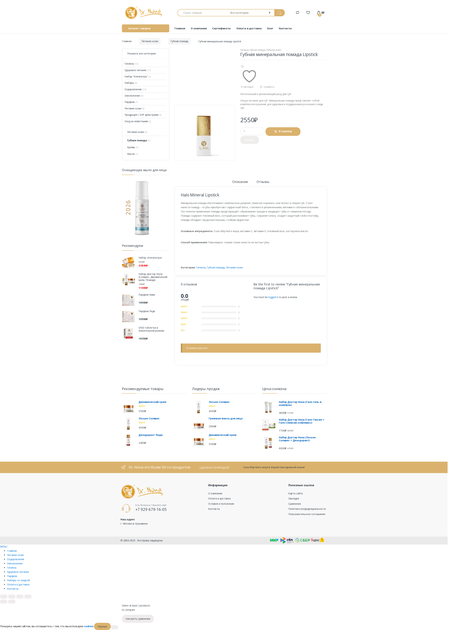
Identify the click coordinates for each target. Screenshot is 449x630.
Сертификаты (221, 28)
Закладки (293, 498)
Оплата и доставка (249, 28)
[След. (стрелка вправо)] (11, 601)
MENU (3, 546)
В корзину (285, 131)
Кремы (131, 147)
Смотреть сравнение (138, 618)
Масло (131, 154)
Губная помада (179, 41)
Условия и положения (221, 503)
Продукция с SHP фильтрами (141, 114)
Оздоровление (133, 89)
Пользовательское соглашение (306, 514)
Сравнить (269, 86)
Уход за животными (136, 121)
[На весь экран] (11, 596)
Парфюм (130, 102)
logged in (273, 297)
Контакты (285, 28)
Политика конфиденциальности (307, 508)
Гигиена (244, 49)
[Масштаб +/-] (3, 596)
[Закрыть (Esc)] (28, 596)
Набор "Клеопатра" (136, 76)
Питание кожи (150, 41)
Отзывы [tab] (263, 182)
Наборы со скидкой (18, 580)
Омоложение (132, 95)
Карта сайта (295, 493)
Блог (270, 28)
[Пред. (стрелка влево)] (3, 601)
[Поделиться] (20, 596)
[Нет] (114, 627)
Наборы (129, 82)
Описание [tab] (240, 182)
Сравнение (294, 503)
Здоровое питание (135, 70)
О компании (199, 28)
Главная (180, 28)
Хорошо (102, 626)
